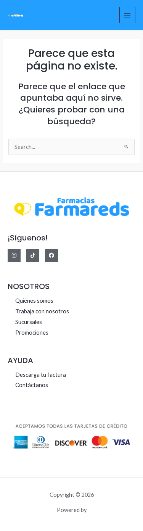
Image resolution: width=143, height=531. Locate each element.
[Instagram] (14, 255)
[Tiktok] (32, 255)
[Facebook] (51, 255)
